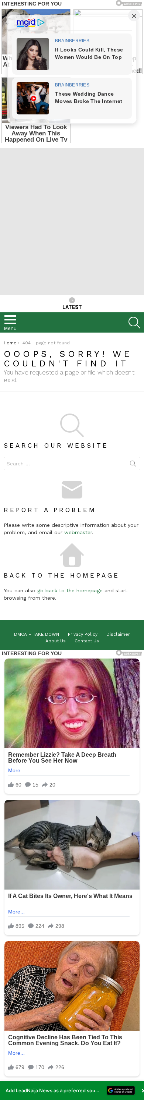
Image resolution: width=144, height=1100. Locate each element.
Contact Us (87, 640)
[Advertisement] (72, 219)
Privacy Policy (82, 634)
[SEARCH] (134, 322)
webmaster (78, 532)
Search (133, 465)
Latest (72, 307)
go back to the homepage (70, 590)
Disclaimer (118, 634)
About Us (55, 640)
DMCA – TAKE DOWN (36, 634)
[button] (72, 1090)
